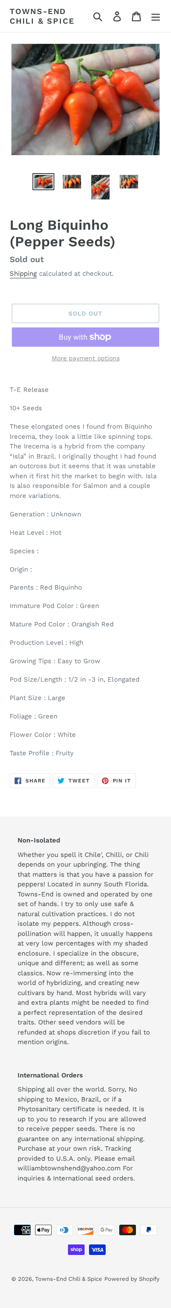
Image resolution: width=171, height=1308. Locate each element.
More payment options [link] (86, 358)
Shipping (23, 273)
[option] (43, 183)
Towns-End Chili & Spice (42, 16)
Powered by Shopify (132, 1279)
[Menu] (155, 16)
